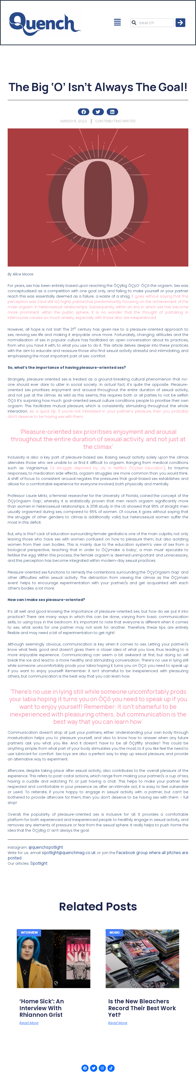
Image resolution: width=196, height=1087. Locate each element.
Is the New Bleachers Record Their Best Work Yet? (142, 1008)
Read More (29, 1023)
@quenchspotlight (46, 847)
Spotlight (38, 863)
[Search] (180, 22)
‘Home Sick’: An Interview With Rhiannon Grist (41, 1008)
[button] (117, 23)
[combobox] (151, 22)
